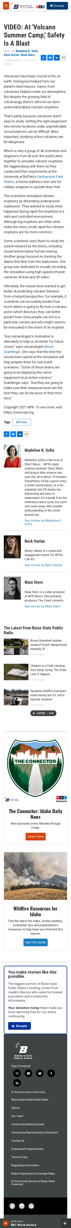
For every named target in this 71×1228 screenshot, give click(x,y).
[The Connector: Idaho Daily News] (35, 770)
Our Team (17, 1116)
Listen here (35, 836)
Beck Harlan (11, 55)
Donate (59, 5)
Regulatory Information (25, 1165)
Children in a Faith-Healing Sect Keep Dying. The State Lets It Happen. (48, 670)
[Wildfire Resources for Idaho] (35, 876)
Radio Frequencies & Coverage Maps (33, 1173)
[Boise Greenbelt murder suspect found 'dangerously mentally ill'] (16, 647)
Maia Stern (28, 55)
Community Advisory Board (27, 1124)
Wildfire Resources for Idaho (35, 911)
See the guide (35, 942)
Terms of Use (19, 1157)
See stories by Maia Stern (43, 606)
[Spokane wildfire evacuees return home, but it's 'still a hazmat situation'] (16, 697)
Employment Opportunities (27, 1149)
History (15, 1108)
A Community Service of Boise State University (33, 1183)
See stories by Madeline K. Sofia (43, 522)
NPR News (21, 422)
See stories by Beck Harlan (43, 565)
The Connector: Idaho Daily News (35, 813)
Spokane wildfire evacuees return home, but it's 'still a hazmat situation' (48, 695)
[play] (5, 1223)
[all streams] (66, 1223)
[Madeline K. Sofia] (12, 456)
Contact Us (17, 1140)
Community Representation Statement (34, 1132)
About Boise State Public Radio (29, 1099)
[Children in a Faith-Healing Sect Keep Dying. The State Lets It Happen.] (16, 672)
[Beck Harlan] (12, 546)
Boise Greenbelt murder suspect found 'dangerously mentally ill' (48, 645)
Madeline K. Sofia (27, 51)
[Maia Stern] (12, 588)
